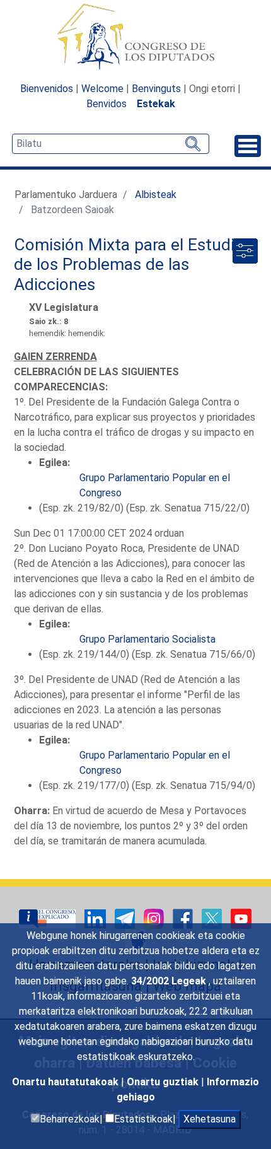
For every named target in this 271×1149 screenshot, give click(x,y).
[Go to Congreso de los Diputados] (135, 36)
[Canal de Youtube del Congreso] (241, 918)
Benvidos (106, 104)
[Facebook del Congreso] (184, 918)
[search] (110, 144)
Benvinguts (156, 89)
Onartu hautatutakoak (66, 1082)
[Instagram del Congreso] (155, 918)
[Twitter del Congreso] (213, 918)
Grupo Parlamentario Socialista (147, 639)
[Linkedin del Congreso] (96, 918)
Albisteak (155, 195)
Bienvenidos (46, 89)
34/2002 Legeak (170, 981)
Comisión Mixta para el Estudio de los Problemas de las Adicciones (129, 264)
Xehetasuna (209, 1119)
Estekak (156, 104)
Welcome (102, 89)
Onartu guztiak (164, 1082)
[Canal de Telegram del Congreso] (126, 918)
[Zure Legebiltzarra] (48, 918)
